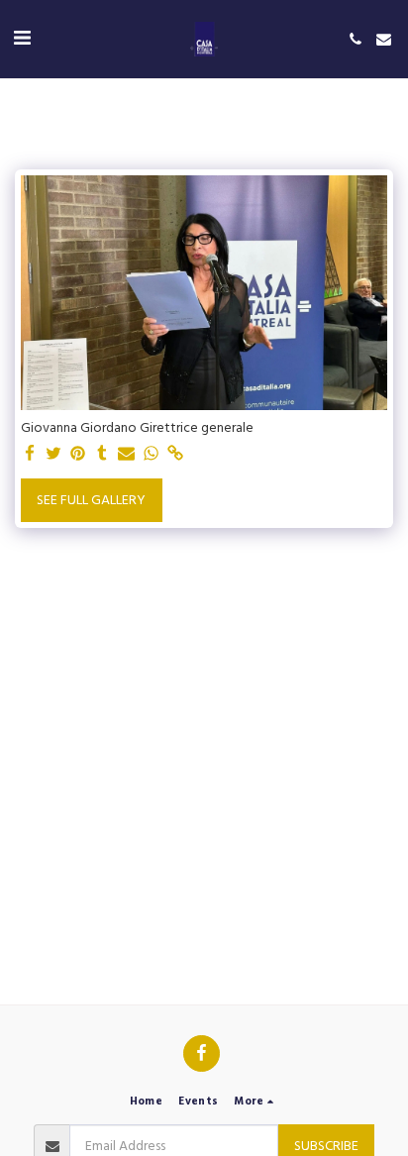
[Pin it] (78, 455)
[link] (175, 455)
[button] (22, 38)
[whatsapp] (151, 455)
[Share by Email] (127, 455)
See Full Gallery (91, 500)
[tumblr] (103, 455)
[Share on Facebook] (30, 455)
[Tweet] (54, 455)
